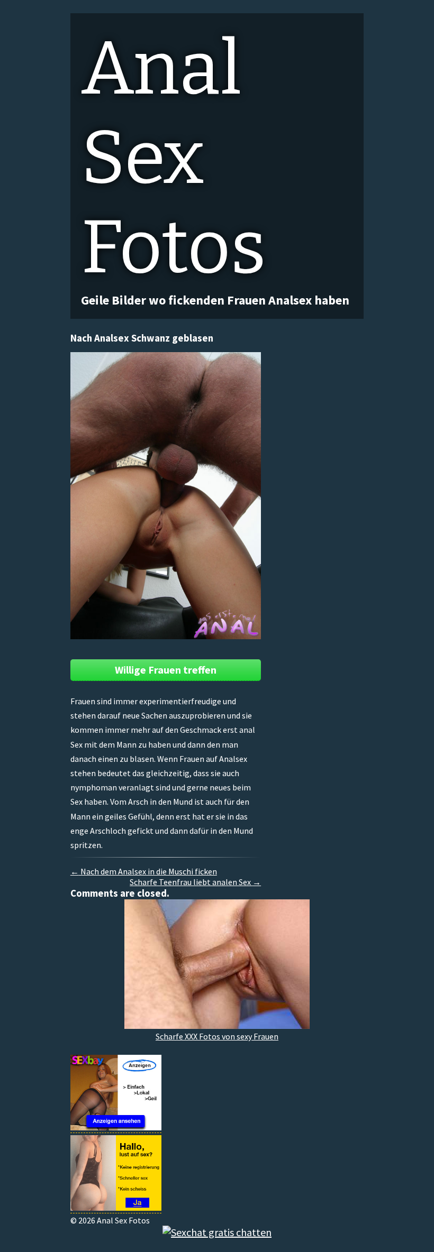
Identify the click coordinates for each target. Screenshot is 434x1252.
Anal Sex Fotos (173, 158)
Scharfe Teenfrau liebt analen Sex (195, 882)
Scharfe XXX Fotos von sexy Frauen (217, 1036)
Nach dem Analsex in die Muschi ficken (143, 871)
